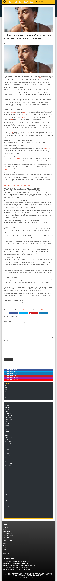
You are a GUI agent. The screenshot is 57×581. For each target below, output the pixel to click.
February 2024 (8, 409)
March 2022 (7, 455)
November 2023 (8, 415)
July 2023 (7, 423)
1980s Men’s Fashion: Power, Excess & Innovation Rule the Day (16, 561)
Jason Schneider (25, 117)
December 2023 (8, 413)
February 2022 (8, 457)
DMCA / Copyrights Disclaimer (9, 535)
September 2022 (8, 443)
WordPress (26, 577)
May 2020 (7, 500)
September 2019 (8, 516)
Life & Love (7, 393)
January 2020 (7, 508)
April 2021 (7, 478)
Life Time (26, 132)
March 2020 (7, 504)
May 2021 (7, 475)
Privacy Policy (6, 537)
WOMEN (41, 1)
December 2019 (8, 510)
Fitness (6, 44)
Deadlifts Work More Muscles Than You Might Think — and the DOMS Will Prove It (20, 569)
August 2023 (7, 421)
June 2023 (7, 425)
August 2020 (7, 494)
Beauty (6, 385)
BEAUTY (50, 1)
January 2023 (7, 435)
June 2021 (7, 473)
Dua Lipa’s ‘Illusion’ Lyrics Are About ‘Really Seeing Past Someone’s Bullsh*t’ (19, 565)
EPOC (8, 176)
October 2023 (8, 417)
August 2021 (7, 469)
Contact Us (5, 527)
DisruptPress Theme (33, 577)
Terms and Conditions (7, 533)
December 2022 (8, 437)
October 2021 (8, 465)
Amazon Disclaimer (7, 531)
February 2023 (8, 433)
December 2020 (8, 486)
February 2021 (8, 482)
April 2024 (7, 405)
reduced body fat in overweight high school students (17, 185)
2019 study (17, 158)
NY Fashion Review (13, 573)
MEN (46, 1)
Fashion (6, 389)
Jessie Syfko (10, 132)
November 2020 (8, 488)
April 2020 (7, 502)
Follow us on (12, 369)
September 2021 (8, 467)
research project (38, 91)
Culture (6, 387)
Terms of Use (36, 575)
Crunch (11, 119)
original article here (40, 309)
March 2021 (7, 480)
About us (5, 529)
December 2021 (8, 461)
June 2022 (7, 449)
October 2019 (8, 514)
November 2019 (8, 512)
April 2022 (7, 453)
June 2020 (7, 498)
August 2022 (7, 445)
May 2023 (7, 427)
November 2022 (8, 439)
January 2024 (7, 411)
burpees (24, 112)
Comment (7, 326)
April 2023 (7, 429)
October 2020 (8, 490)
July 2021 (7, 471)
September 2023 (8, 419)
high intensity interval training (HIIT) (33, 77)
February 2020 (8, 506)
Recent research (47, 148)
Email (6, 347)
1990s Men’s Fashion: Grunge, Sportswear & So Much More (15, 567)
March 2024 (7, 407)
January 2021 (7, 484)
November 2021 (8, 463)
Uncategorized (8, 397)
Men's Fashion (8, 395)
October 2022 (8, 441)
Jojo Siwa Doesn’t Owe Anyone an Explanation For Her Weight (16, 563)
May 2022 (7, 451)
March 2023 (7, 431)
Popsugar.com (26, 309)
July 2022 (7, 447)
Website (6, 353)
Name (6, 340)
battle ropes (12, 112)
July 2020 (7, 496)
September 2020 (8, 492)
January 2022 (7, 459)
